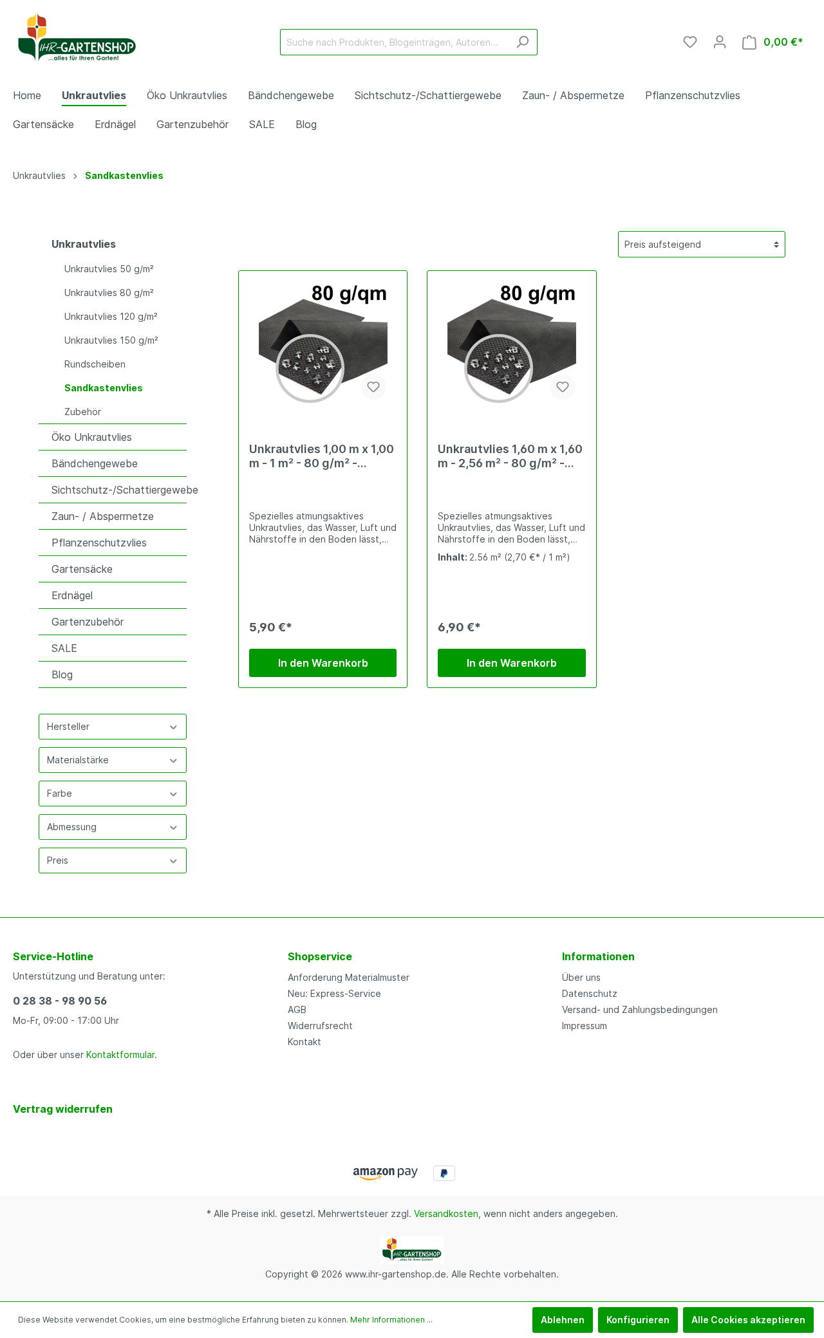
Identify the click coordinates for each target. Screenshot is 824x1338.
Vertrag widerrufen (63, 1108)
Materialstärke (78, 759)
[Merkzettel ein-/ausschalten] (373, 387)
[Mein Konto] (720, 42)
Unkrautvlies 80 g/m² (109, 292)
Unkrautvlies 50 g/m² (109, 268)
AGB (297, 1009)
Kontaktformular (120, 1054)
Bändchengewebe (95, 463)
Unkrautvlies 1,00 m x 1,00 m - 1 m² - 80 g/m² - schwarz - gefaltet (321, 456)
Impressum (584, 1025)
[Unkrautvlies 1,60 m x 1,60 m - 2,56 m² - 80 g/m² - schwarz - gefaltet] (511, 345)
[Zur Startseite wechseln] (77, 39)
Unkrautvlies (84, 243)
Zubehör (82, 411)
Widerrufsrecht (320, 1025)
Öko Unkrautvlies (92, 437)
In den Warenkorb (323, 662)
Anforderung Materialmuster (348, 977)
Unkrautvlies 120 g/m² (111, 316)
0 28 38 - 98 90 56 (60, 1000)
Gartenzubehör (88, 621)
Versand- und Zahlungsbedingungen (640, 1009)
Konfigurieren (638, 1319)
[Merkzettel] (690, 42)
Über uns (581, 977)
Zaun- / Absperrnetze (103, 516)
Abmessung (72, 826)
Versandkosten (446, 1213)
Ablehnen (563, 1319)
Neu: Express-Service (334, 993)
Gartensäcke (82, 568)
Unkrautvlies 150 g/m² (111, 340)
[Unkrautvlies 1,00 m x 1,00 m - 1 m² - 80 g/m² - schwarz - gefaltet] (323, 345)
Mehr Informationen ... (391, 1319)
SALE (64, 648)
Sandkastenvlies (103, 387)
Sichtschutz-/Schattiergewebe (119, 489)
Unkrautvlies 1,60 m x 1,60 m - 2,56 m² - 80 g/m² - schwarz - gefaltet (510, 456)
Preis (57, 860)
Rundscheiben (95, 363)
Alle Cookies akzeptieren (748, 1319)
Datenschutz (589, 993)
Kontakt (304, 1041)
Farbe (59, 793)
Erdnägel (72, 595)
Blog (62, 674)
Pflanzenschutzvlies (99, 542)
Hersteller (68, 726)
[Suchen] (522, 42)
